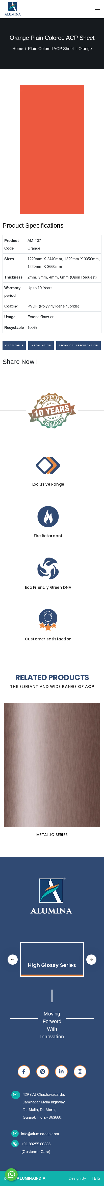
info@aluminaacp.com (40, 1134)
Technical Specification (78, 345)
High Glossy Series (52, 965)
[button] (91, 959)
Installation (41, 345)
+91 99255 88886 (35, 1144)
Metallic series (52, 834)
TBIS (96, 1178)
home (17, 49)
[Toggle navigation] (97, 9)
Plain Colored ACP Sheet (51, 49)
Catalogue (14, 345)
